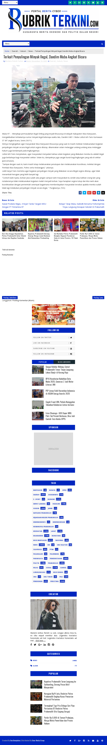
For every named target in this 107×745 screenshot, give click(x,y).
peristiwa (54, 581)
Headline (56, 504)
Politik (36, 563)
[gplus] (79, 3)
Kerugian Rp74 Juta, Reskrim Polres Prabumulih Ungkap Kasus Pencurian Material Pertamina (58, 696)
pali (61, 577)
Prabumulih (53, 563)
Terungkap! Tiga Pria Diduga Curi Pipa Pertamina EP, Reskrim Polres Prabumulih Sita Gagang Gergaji (59, 708)
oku (35, 577)
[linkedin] (45, 644)
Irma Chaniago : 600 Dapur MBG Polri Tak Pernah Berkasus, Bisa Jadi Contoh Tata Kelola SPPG (60, 416)
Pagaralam (38, 554)
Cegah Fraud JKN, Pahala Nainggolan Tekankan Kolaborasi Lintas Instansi (60, 403)
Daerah (15, 51)
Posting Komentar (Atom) (23, 300)
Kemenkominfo (39, 522)
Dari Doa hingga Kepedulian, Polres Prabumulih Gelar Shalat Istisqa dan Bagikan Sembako (14, 236)
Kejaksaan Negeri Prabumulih (45, 517)
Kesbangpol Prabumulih (43, 527)
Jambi (50, 508)
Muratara (56, 536)
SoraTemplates (15, 740)
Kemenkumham (59, 522)
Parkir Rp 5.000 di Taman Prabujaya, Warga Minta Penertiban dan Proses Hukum (91, 236)
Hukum (23, 51)
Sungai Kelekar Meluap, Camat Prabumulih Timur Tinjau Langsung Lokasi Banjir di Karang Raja (59, 369)
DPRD (64, 490)
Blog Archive (64, 362)
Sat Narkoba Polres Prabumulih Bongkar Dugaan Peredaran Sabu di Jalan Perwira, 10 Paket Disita (66, 237)
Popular (43, 362)
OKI (48, 545)
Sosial (48, 568)
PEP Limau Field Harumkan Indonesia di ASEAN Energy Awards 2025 (60, 392)
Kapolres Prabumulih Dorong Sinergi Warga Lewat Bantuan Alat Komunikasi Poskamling (39, 236)
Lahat (53, 531)
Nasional (59, 540)
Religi (35, 568)
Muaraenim (38, 536)
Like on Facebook (41, 343)
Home (7, 51)
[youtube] (98, 3)
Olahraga (37, 549)
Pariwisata (38, 558)
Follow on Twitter (42, 337)
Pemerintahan (56, 558)
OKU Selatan (62, 545)
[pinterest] (102, 3)
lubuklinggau (39, 572)
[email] (93, 3)
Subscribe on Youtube (44, 348)
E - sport (36, 499)
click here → (40, 640)
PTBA (52, 549)
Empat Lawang (39, 504)
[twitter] (70, 3)
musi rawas (58, 572)
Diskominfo (53, 495)
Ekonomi (51, 499)
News (30, 51)
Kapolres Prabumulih (42, 513)
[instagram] (84, 3)
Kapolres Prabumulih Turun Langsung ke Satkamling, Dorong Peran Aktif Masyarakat (60, 684)
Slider (35, 666)
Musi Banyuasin (40, 540)
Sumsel (63, 568)
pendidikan (37, 581)
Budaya (52, 490)
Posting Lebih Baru (9, 297)
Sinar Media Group (38, 740)
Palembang (54, 554)
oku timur (48, 577)
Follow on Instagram (43, 354)
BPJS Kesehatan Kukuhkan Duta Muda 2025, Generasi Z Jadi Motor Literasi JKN (59, 381)
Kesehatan (37, 531)
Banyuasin (37, 490)
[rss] (89, 3)
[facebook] (75, 3)
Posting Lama (98, 297)
